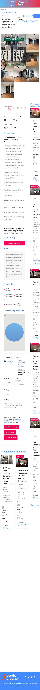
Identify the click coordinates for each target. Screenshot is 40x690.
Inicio (2, 9)
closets (18, 289)
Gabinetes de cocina (9, 295)
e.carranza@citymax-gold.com (24, 373)
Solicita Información (14, 243)
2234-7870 (21, 362)
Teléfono (6, 390)
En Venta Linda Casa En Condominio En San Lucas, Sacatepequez (9, 476)
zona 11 (3, 15)
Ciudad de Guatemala (7, 12)
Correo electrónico (18, 379)
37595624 (21, 366)
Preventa (14, 6)
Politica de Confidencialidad (12, 420)
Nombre (6, 378)
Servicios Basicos (19, 304)
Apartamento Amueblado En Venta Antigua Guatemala (23, 475)
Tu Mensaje (7, 400)
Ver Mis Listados (10, 362)
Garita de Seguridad (19, 295)
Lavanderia (9, 300)
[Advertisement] (14, 600)
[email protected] (9, 238)
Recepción (9, 304)
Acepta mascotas (9, 289)
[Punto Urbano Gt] (10, 677)
